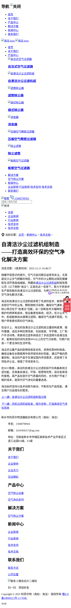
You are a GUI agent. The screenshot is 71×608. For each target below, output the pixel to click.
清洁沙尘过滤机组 (46, 282)
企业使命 (13, 463)
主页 (21, 234)
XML (24, 598)
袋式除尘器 (16, 110)
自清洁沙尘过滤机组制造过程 (29, 397)
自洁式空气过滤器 (20, 66)
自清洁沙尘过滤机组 (22, 81)
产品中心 (13, 22)
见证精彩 (13, 476)
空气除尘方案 (16, 179)
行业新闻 (24, 186)
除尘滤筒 (14, 153)
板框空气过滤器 (19, 168)
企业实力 (13, 470)
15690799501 (21, 198)
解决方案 (13, 26)
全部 (10, 212)
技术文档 (47, 186)
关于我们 (13, 18)
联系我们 (13, 34)
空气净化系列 (16, 499)
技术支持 (35, 186)
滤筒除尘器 (16, 95)
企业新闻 (13, 186)
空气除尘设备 (16, 493)
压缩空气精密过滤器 (22, 139)
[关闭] (15, 6)
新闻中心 (13, 30)
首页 (10, 14)
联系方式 (13, 568)
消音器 (12, 124)
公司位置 (13, 574)
